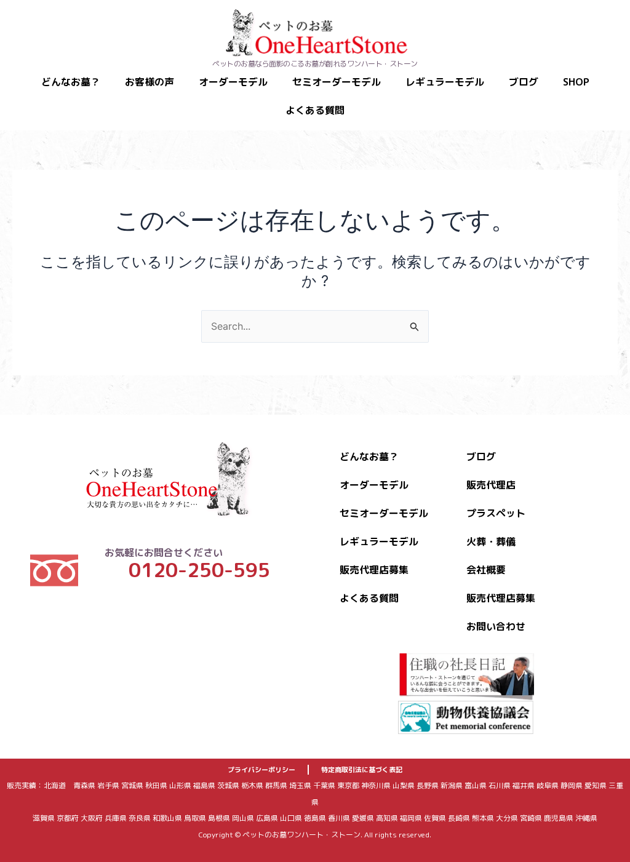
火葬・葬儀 (491, 541)
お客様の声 (149, 82)
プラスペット (495, 513)
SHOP (576, 82)
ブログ (523, 82)
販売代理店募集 (374, 570)
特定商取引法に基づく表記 (361, 770)
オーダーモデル (233, 82)
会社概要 (486, 570)
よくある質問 (315, 110)
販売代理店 (491, 485)
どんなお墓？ (70, 82)
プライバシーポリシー (261, 770)
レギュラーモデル (444, 82)
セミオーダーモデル (336, 82)
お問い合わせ (495, 626)
